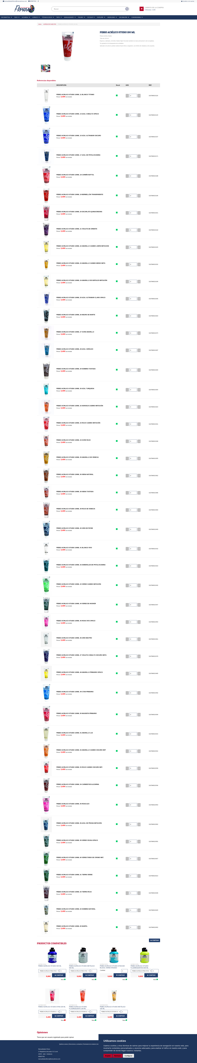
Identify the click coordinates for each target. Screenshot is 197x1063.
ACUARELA (25, 17)
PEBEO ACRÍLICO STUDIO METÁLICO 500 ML (82, 967)
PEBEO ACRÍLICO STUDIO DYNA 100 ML (52, 1007)
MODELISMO (111, 17)
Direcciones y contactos (75, 1044)
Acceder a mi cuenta (188, 1)
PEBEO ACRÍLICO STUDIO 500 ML (49, 966)
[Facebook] (38, 1)
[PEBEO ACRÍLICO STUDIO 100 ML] (67, 46)
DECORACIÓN (123, 17)
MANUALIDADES (69, 17)
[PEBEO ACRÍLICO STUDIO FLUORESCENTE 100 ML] (83, 996)
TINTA (58, 17)
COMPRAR (155, 940)
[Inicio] (24, 9)
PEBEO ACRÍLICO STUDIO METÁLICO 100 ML (112, 1007)
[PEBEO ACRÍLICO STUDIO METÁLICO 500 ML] (83, 956)
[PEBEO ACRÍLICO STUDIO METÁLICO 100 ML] (114, 996)
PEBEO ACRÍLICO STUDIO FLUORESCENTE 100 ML (78, 1007)
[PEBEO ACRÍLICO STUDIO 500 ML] (52, 956)
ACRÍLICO (35, 17)
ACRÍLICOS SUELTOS (49, 24)
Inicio (39, 24)
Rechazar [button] (117, 1056)
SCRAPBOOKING (136, 17)
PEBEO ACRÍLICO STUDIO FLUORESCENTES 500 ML (139, 967)
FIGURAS (80, 17)
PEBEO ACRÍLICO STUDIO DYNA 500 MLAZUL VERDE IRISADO (112, 967)
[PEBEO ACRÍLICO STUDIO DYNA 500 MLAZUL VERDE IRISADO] (114, 956)
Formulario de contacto (89, 1044)
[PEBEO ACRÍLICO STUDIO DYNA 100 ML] (52, 996)
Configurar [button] (128, 1056)
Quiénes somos (63, 1044)
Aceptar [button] (108, 1056)
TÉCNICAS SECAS (47, 17)
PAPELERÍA (100, 17)
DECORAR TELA (5, 17)
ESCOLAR (90, 17)
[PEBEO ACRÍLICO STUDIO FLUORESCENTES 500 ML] (145, 956)
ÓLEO (16, 17)
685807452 (32, 1)
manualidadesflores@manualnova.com (15, 1)
